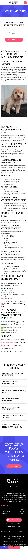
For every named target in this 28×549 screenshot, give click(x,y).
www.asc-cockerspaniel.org (17, 347)
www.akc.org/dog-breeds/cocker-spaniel (12, 341)
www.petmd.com (9, 353)
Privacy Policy (12, 538)
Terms (18, 538)
